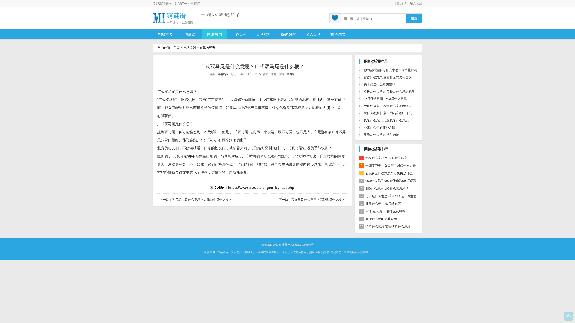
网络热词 (214, 34)
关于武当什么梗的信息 (379, 84)
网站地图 (401, 3)
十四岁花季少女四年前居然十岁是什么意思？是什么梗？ (387, 166)
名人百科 (313, 34)
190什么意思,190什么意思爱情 (385, 188)
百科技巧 (264, 34)
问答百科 (239, 34)
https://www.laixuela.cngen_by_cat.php (261, 188)
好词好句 (288, 34)
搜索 (414, 18)
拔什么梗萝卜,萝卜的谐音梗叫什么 (388, 113)
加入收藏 (416, 3)
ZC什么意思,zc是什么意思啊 (383, 211)
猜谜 (197, 3)
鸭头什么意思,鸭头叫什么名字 (384, 158)
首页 (176, 47)
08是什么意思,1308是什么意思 (385, 98)
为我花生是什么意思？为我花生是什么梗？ (202, 199)
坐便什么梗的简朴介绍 (379, 219)
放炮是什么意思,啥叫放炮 (381, 134)
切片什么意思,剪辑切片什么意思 (385, 226)
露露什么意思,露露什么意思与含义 (388, 77)
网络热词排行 (376, 149)
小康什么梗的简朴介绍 (379, 127)
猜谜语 (167, 3)
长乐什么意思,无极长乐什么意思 (386, 120)
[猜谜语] (159, 17)
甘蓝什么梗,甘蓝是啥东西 (381, 203)
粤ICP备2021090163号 (301, 244)
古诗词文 (338, 34)
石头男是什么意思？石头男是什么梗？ (386, 174)
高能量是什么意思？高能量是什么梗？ (318, 199)
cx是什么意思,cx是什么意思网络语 (388, 106)
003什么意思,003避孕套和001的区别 (389, 181)
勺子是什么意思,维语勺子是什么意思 (389, 196)
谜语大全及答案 (183, 22)
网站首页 (165, 34)
